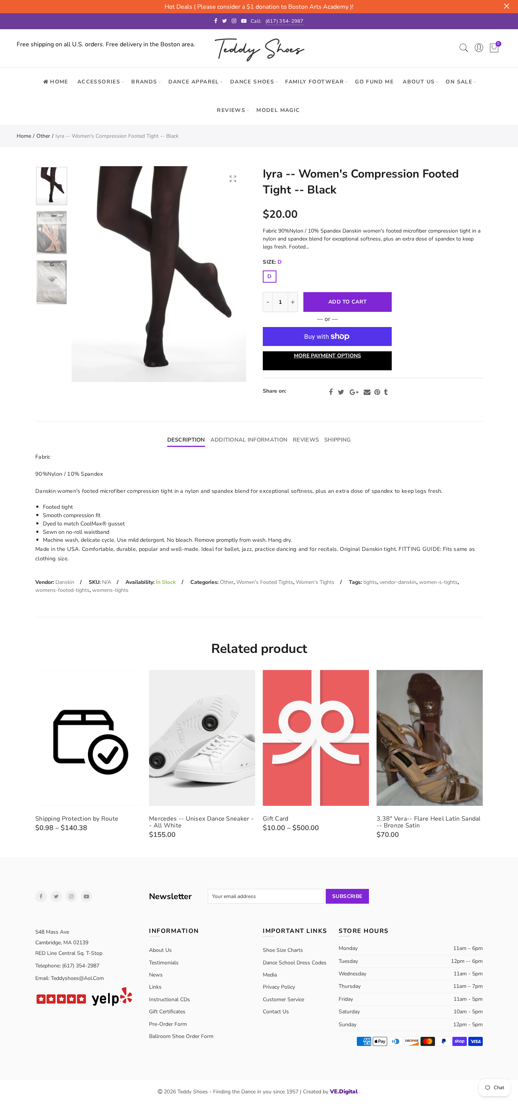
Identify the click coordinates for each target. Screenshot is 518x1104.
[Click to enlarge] (232, 178)
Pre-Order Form (168, 1024)
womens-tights (110, 590)
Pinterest (377, 392)
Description (186, 439)
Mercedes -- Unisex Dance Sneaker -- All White (201, 822)
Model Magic (278, 110)
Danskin (64, 582)
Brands (144, 81)
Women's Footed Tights (264, 582)
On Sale (459, 81)
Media (270, 974)
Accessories (98, 81)
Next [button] (226, 274)
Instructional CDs (169, 999)
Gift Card (276, 818)
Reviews (231, 110)
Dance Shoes (252, 81)
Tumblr (386, 392)
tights (370, 582)
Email (367, 392)
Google (354, 392)
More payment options (327, 355)
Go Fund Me (374, 81)
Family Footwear (314, 81)
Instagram (71, 896)
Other (43, 136)
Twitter (341, 392)
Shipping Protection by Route (76, 818)
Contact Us (276, 1011)
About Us (419, 81)
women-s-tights (438, 582)
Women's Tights (315, 582)
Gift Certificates (167, 1011)
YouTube (86, 896)
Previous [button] (92, 274)
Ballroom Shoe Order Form (181, 1036)
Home (24, 136)
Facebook (331, 392)
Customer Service (283, 999)
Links (155, 987)
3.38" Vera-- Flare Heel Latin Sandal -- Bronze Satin (429, 822)
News (156, 974)
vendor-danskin (398, 582)
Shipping (337, 439)
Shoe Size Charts (283, 950)
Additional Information (248, 439)
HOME (59, 81)
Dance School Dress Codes (294, 962)
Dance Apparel (193, 81)
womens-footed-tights (62, 590)
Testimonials (164, 962)
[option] (159, 274)
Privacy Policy (279, 987)
